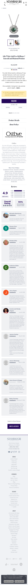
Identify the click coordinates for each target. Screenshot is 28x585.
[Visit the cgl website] (14, 569)
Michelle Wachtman (15, 213)
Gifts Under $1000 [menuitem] (14, 518)
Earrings (6, 174)
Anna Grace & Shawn (15, 380)
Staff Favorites (7, 178)
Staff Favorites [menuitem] (14, 522)
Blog (14, 482)
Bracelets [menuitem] (14, 541)
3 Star (12, 194)
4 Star (12, 192)
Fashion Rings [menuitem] (14, 533)
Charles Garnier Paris (14, 495)
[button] (5, 2)
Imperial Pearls (14, 501)
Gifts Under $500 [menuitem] (14, 517)
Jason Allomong (14, 361)
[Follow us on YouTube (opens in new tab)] (9, 452)
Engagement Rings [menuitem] (14, 530)
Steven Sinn (13, 226)
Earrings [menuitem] (14, 537)
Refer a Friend (14, 478)
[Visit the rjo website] (20, 558)
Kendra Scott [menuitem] (14, 552)
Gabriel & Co (14, 499)
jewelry (4, 8)
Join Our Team (14, 480)
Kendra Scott (14, 503)
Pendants (21, 169)
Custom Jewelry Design (14, 470)
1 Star (12, 197)
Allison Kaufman (14, 494)
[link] (5, 5)
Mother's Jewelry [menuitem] (14, 548)
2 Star (12, 195)
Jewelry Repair (14, 459)
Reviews (14, 187)
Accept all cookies (19, 581)
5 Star (12, 190)
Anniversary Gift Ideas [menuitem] (14, 513)
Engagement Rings (8, 169)
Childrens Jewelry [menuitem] (14, 546)
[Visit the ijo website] (15, 558)
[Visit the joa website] (7, 564)
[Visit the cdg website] (21, 564)
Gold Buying (14, 466)
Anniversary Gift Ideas (17, 179)
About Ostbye (14, 124)
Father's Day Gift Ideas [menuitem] (14, 526)
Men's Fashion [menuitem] (14, 544)
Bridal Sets (14, 181)
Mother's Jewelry (9, 171)
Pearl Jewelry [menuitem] (14, 539)
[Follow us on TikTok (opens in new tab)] (12, 452)
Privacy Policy (14, 485)
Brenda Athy (13, 240)
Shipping (8, 107)
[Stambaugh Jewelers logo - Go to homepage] (14, 3)
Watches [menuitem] (14, 543)
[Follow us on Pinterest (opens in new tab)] (16, 452)
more (18, 88)
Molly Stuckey (13, 398)
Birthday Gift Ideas (18, 173)
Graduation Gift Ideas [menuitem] (14, 524)
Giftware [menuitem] (14, 550)
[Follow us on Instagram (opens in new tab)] (19, 452)
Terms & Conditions (14, 487)
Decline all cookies (8, 581)
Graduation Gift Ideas (17, 176)
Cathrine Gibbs (14, 265)
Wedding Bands (18, 171)
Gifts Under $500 (16, 178)
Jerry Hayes (13, 290)
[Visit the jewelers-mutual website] (14, 564)
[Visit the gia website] (8, 558)
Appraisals (14, 464)
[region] (14, 25)
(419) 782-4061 (14, 50)
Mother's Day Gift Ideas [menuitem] (14, 528)
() (24, 190)
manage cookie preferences (15, 577)
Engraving (14, 461)
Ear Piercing (14, 468)
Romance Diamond (14, 505)
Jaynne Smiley (13, 334)
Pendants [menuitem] (14, 535)
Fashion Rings (8, 173)
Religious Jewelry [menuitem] (14, 520)
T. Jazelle (14, 507)
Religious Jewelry (13, 174)
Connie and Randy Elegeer (14, 310)
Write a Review (14, 426)
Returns (20, 107)
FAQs (14, 476)
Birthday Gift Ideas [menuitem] (14, 515)
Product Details (14, 120)
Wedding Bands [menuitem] (14, 531)
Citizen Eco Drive (14, 497)
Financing (14, 462)
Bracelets (16, 169)
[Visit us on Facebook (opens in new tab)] (14, 452)
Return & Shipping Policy (14, 484)
